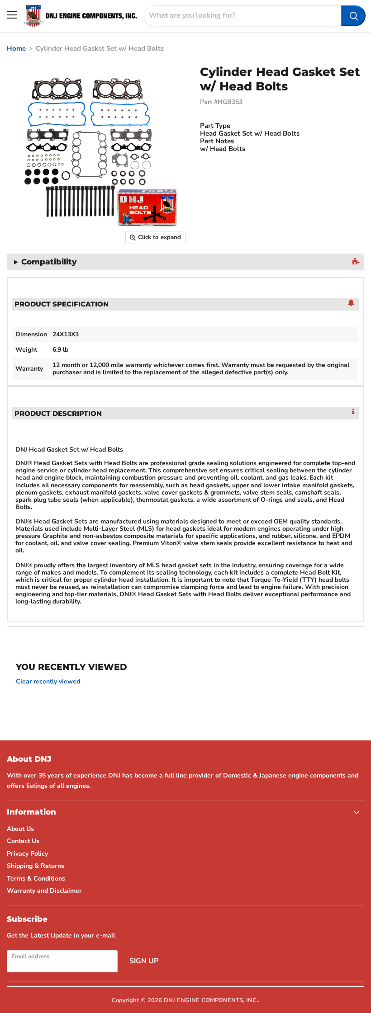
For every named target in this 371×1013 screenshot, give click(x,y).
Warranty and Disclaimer (44, 890)
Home (16, 48)
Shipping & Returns (35, 866)
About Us (20, 829)
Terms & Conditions (36, 878)
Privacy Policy (27, 853)
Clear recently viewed (48, 681)
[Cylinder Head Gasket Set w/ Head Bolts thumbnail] (7, 271)
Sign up (143, 961)
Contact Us (23, 841)
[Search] (353, 15)
